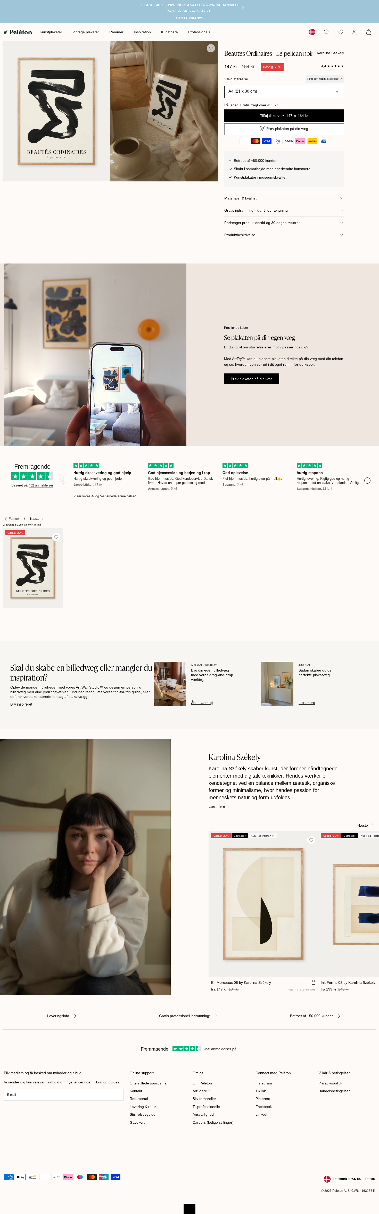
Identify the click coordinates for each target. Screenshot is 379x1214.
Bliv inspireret (21, 704)
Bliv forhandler (204, 1099)
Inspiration (142, 32)
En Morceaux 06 (241, 982)
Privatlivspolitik (330, 1083)
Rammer (116, 32)
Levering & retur (143, 1107)
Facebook (264, 1107)
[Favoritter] (340, 32)
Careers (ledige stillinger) (213, 1122)
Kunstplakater (51, 32)
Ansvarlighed (203, 1114)
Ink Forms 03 (348, 982)
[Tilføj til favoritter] (211, 48)
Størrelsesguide (142, 1114)
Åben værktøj (202, 703)
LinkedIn (262, 1114)
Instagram (264, 1083)
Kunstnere (169, 32)
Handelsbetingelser (334, 1091)
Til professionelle (206, 1107)
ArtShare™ (202, 1091)
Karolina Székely (330, 53)
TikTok (261, 1091)
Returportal (139, 1099)
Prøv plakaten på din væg (252, 379)
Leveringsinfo (58, 1016)
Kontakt (136, 1091)
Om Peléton (202, 1083)
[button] (326, 32)
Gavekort (137, 1122)
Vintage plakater (85, 32)
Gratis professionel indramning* (184, 1016)
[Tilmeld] (119, 1095)
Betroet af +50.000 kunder (311, 1016)
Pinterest (263, 1099)
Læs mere (307, 703)
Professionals (199, 32)
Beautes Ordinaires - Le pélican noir (24, 616)
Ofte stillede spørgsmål (148, 1083)
